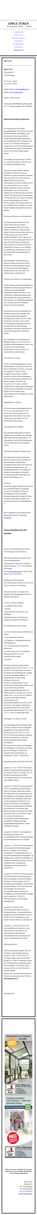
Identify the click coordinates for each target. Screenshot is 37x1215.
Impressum (18, 50)
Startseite (18, 32)
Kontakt (18, 47)
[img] (18, 12)
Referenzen (18, 44)
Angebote (18, 41)
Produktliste (18, 38)
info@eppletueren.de (22, 89)
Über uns (18, 35)
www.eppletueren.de (16, 92)
